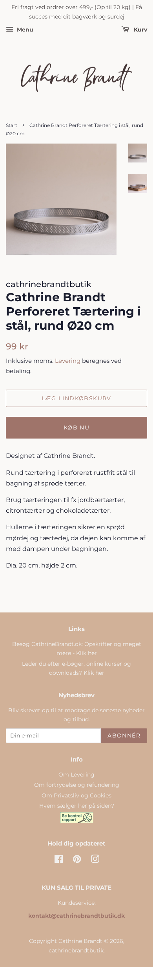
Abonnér (123, 735)
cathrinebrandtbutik (76, 950)
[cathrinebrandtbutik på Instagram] (95, 860)
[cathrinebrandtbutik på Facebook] (58, 860)
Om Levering (76, 774)
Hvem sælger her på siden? (76, 806)
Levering (67, 360)
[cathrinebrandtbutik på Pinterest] (77, 860)
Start (11, 125)
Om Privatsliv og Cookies (76, 795)
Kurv (139, 29)
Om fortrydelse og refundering (76, 785)
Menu (24, 29)
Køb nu (76, 427)
